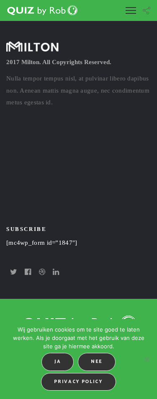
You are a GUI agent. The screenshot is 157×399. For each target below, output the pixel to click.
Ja (57, 361)
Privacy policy (78, 382)
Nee (97, 361)
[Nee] (146, 359)
